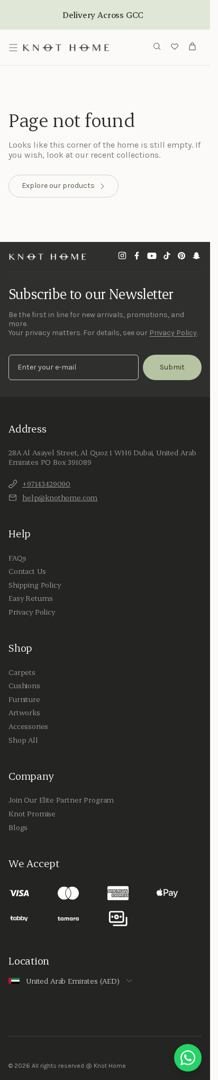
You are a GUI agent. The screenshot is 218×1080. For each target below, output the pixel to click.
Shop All (23, 740)
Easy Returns (30, 598)
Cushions (24, 685)
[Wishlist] (175, 48)
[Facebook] (137, 257)
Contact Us (27, 571)
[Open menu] (13, 47)
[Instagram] (122, 257)
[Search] (157, 47)
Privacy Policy (173, 332)
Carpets (21, 672)
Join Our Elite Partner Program (61, 800)
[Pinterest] (181, 257)
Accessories (28, 726)
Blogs (18, 827)
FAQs (17, 558)
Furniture (24, 699)
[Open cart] (193, 48)
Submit (172, 367)
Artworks (24, 712)
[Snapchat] (196, 257)
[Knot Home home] (47, 257)
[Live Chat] (188, 1058)
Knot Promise (32, 813)
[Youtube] (152, 257)
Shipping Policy (34, 585)
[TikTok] (166, 257)
